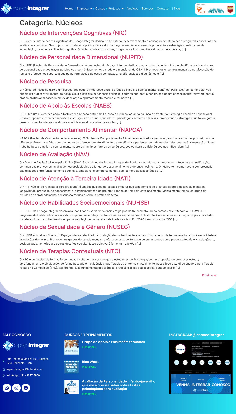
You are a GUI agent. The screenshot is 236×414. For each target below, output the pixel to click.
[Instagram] (16, 388)
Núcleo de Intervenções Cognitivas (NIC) (73, 32)
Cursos (100, 8)
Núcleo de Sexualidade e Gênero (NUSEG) (75, 227)
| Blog (176, 8)
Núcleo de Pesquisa (45, 81)
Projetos (114, 8)
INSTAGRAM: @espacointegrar (196, 335)
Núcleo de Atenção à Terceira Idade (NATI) (75, 178)
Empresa (83, 8)
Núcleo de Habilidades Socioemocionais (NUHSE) (84, 202)
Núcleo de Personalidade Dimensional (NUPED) (81, 57)
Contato (163, 8)
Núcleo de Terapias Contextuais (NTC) (70, 251)
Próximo (209, 275)
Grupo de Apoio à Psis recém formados (113, 342)
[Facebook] (26, 388)
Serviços (147, 8)
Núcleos (132, 8)
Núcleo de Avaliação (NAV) (54, 154)
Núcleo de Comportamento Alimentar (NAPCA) (81, 130)
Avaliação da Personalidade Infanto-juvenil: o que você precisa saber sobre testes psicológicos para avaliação (118, 385)
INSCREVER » (89, 347)
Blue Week (90, 362)
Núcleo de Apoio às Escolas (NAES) (66, 105)
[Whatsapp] (7, 388)
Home (69, 8)
